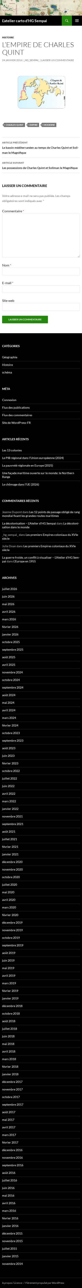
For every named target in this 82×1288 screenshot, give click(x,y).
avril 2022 (8, 793)
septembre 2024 (12, 687)
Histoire (8, 37)
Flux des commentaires (17, 415)
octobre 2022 (11, 771)
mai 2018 (8, 1044)
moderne (49, 124)
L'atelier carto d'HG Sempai (24, 20)
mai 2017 (8, 1119)
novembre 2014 (12, 1263)
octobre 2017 (11, 1097)
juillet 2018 (9, 1028)
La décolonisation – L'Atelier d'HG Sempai (29, 523)
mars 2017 (9, 1135)
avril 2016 (8, 1203)
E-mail (7, 283)
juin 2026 (8, 596)
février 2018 (10, 1066)
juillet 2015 (9, 1248)
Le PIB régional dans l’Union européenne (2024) (33, 458)
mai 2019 (8, 968)
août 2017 (8, 1112)
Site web (8, 300)
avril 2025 (8, 664)
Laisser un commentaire (57, 60)
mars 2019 (9, 983)
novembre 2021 (12, 816)
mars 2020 (9, 907)
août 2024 (8, 695)
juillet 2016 (9, 1180)
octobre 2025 (11, 642)
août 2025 (8, 657)
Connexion (9, 400)
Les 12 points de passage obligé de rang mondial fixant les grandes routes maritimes (41, 514)
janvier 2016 (10, 1226)
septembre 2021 (12, 824)
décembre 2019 (12, 922)
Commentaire (13, 211)
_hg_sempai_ (32, 60)
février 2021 (10, 846)
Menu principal (77, 21)
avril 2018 (8, 1051)
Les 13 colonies (12, 450)
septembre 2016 (12, 1165)
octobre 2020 (11, 877)
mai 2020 (8, 892)
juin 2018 (8, 1036)
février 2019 (10, 990)
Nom (6, 265)
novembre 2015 (12, 1241)
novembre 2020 (12, 869)
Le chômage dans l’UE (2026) (20, 484)
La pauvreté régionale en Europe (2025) (27, 465)
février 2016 (10, 1218)
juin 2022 (8, 786)
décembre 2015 (12, 1233)
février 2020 (10, 915)
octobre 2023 (11, 733)
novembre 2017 (12, 1089)
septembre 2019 (12, 945)
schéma (7, 372)
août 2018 (8, 1021)
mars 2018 (9, 1059)
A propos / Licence (12, 1282)
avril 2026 (8, 611)
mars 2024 (9, 718)
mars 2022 (9, 801)
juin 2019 (8, 960)
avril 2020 (8, 899)
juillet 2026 (9, 589)
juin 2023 (8, 755)
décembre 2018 (12, 1006)
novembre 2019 (12, 930)
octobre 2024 (11, 680)
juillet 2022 (9, 778)
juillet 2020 (9, 884)
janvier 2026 (10, 634)
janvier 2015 (10, 1256)
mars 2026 (9, 619)
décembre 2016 (12, 1150)
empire (33, 124)
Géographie (9, 357)
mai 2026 (8, 604)
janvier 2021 (10, 854)
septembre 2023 (12, 740)
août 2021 (8, 831)
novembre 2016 (12, 1157)
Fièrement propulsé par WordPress (44, 1282)
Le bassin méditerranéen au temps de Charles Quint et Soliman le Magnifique (40, 147)
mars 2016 (9, 1210)
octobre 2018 (11, 1013)
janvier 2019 (10, 998)
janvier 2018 (10, 1074)
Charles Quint (15, 124)
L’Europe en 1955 (24, 561)
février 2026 (10, 627)
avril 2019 (8, 975)
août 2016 (8, 1172)
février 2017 (10, 1142)
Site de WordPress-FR (16, 422)
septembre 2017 (12, 1104)
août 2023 (8, 748)
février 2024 (10, 725)
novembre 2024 (12, 672)
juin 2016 (8, 1188)
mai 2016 (8, 1195)
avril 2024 (8, 710)
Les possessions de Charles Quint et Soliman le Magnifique (40, 165)
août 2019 (8, 953)
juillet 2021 (9, 839)
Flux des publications (16, 407)
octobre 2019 (11, 937)
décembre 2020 (12, 862)
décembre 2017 (12, 1081)
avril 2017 (8, 1127)
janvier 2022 (10, 809)
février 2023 (10, 763)
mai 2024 (8, 702)
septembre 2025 (12, 649)
